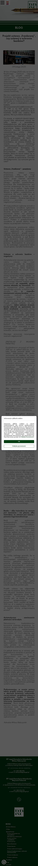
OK (19, 441)
